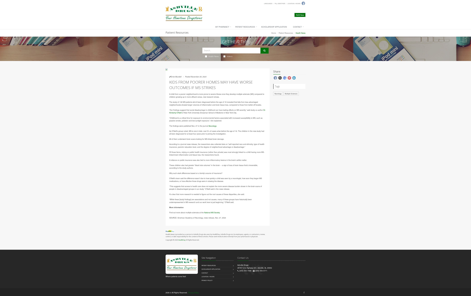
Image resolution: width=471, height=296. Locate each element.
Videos (230, 56)
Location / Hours (294, 3)
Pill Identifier (280, 3)
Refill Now (300, 15)
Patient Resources (245, 26)
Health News (213, 56)
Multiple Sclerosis (291, 93)
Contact (297, 26)
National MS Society (212, 212)
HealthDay (181, 240)
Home (273, 33)
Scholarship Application (274, 26)
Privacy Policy (207, 280)
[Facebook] (303, 3)
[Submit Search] (264, 51)
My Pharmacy (222, 26)
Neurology (212, 126)
